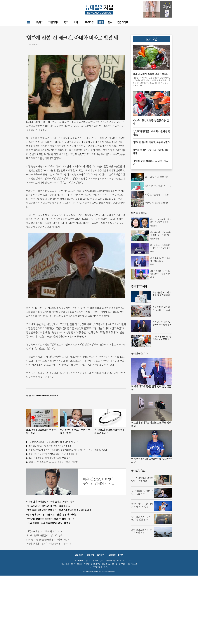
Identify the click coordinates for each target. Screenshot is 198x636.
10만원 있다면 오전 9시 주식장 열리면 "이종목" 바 (48, 543)
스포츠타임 (88, 22)
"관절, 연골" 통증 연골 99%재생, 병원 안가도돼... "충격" (53, 462)
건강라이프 (122, 22)
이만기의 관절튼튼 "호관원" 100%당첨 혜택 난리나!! (50, 519)
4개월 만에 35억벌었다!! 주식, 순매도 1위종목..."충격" (51, 502)
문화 (110, 22)
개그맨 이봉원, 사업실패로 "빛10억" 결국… (45, 535)
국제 (76, 22)
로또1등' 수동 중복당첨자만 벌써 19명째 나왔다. (47, 539)
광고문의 (90, 555)
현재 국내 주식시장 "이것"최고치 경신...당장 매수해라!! (52, 514)
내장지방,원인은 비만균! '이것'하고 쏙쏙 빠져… (48, 506)
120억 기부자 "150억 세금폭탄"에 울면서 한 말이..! (49, 523)
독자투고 (100, 555)
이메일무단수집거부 (115, 555)
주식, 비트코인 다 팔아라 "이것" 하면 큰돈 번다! (50, 458)
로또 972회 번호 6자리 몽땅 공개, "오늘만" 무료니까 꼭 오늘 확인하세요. (59, 510)
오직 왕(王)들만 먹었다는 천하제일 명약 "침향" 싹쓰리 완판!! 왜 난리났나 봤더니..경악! (68, 450)
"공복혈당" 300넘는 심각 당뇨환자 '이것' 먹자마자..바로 (53, 442)
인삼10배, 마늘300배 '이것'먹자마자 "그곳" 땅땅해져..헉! (53, 454)
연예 (101, 22)
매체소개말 (79, 555)
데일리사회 (53, 22)
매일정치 (39, 22)
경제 (66, 22)
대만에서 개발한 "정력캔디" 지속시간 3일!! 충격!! (51, 446)
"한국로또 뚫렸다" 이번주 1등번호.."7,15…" (45, 531)
